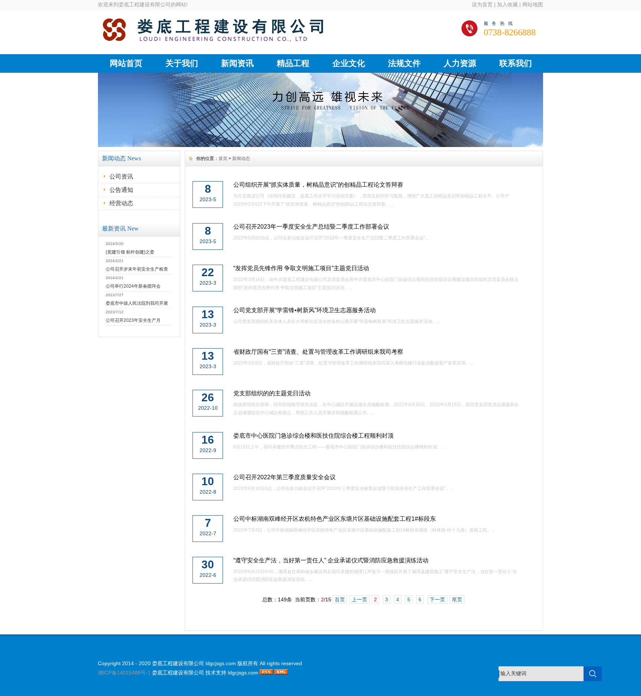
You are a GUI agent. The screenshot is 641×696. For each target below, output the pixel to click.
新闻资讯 (237, 63)
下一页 (437, 599)
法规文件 (404, 63)
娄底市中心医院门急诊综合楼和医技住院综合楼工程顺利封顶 (313, 435)
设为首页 (482, 4)
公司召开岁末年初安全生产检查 (137, 269)
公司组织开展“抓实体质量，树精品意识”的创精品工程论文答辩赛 (318, 185)
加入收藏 (507, 4)
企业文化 (348, 63)
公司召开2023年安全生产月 (133, 320)
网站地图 (532, 4)
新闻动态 (241, 158)
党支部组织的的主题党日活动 (271, 393)
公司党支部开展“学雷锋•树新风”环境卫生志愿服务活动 (304, 310)
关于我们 (181, 63)
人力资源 (460, 63)
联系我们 (515, 63)
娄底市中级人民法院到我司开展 (137, 303)
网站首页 (126, 63)
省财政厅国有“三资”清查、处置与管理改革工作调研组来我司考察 (318, 352)
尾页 (457, 599)
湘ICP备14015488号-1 (124, 673)
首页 (222, 158)
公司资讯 (121, 176)
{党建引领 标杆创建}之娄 (130, 252)
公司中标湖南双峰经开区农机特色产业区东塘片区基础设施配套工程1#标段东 (334, 519)
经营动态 (121, 203)
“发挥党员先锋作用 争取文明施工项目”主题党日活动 (301, 268)
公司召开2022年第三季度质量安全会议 (284, 477)
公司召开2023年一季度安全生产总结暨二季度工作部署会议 (311, 226)
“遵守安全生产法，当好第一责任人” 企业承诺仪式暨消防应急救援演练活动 (330, 560)
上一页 (359, 599)
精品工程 (293, 63)
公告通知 (121, 190)
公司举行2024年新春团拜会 (133, 286)
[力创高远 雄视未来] (320, 145)
